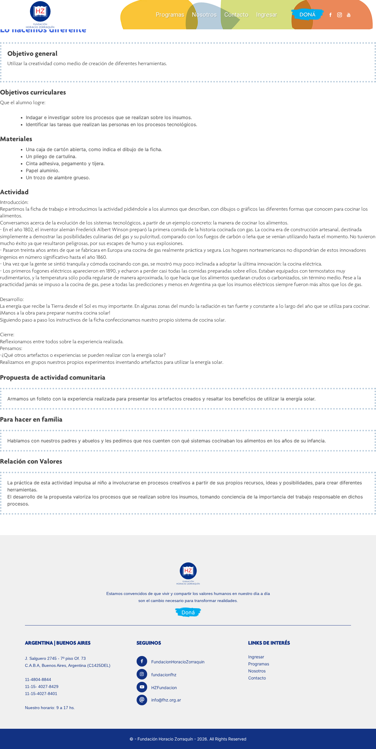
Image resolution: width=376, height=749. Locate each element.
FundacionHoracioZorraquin (177, 661)
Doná (307, 14)
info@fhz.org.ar (166, 699)
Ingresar (266, 14)
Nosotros (204, 14)
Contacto (236, 14)
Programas (170, 14)
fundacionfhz (164, 674)
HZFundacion (164, 687)
